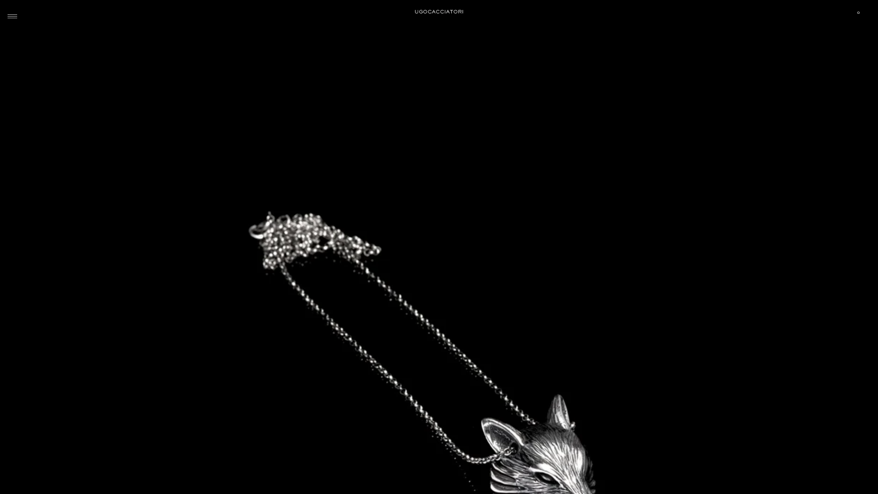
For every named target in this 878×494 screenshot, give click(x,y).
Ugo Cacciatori (439, 12)
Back (50, 22)
